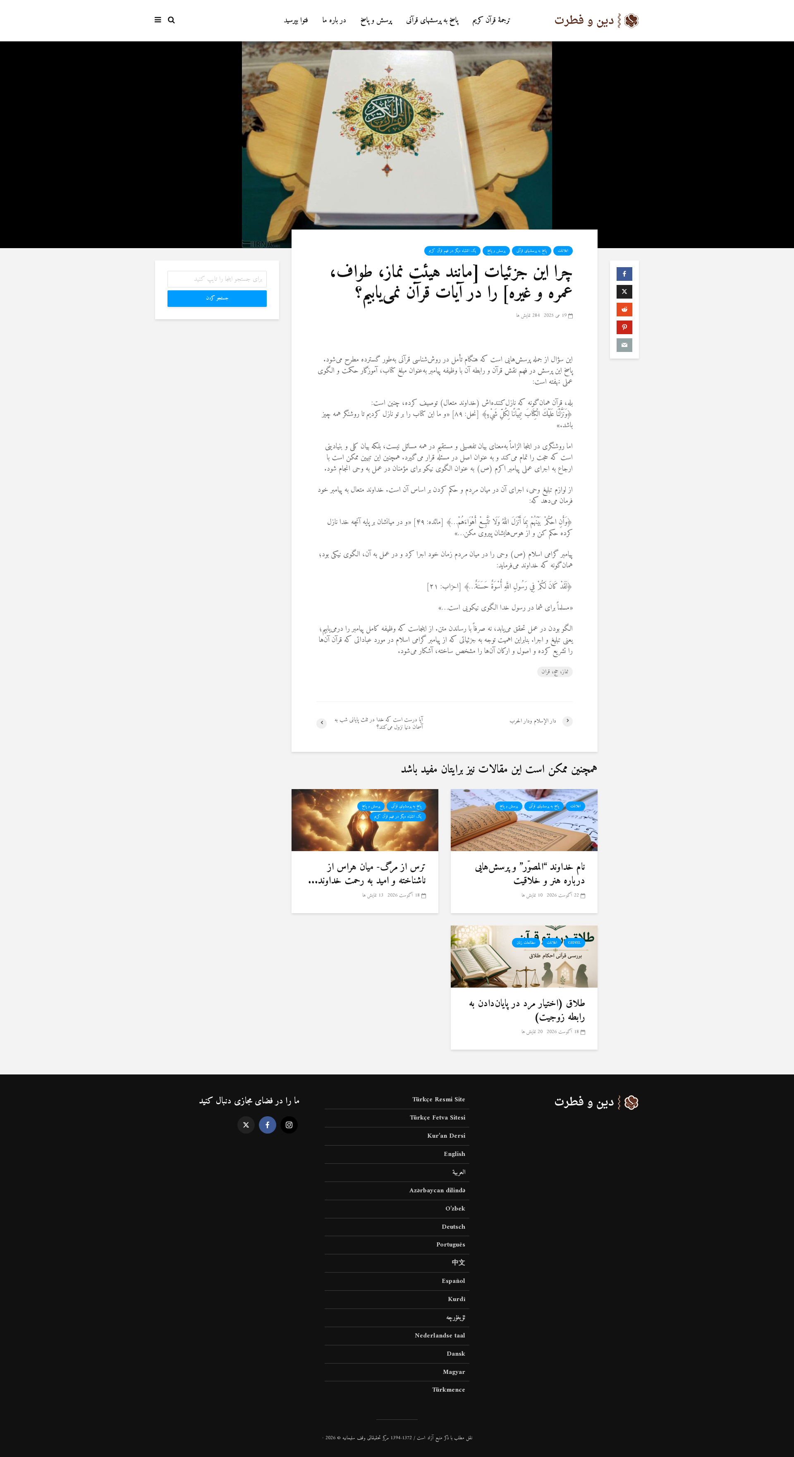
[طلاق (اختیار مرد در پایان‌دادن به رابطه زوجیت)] (524, 956)
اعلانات (563, 250)
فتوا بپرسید (296, 20)
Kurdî (456, 1299)
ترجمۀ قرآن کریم (492, 20)
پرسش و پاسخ (376, 20)
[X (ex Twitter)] (246, 1125)
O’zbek (455, 1209)
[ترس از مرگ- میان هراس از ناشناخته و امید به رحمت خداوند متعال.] (365, 819)
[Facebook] (267, 1125)
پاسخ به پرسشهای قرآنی (432, 20)
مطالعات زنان (526, 942)
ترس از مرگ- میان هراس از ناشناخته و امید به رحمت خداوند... (367, 874)
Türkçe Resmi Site (438, 1100)
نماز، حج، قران (555, 672)
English (454, 1154)
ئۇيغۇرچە (455, 1317)
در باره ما (334, 20)
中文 (458, 1263)
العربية (458, 1172)
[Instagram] (289, 1125)
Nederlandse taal (440, 1336)
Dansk (456, 1354)
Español (453, 1281)
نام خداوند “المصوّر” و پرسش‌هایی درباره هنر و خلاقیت (530, 874)
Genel (574, 942)
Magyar (454, 1372)
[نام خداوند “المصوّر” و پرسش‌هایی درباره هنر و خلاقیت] (524, 819)
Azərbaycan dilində (437, 1190)
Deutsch (453, 1227)
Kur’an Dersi (446, 1136)
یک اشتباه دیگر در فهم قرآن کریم (452, 250)
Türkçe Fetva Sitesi (437, 1118)
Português (450, 1245)
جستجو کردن (217, 298)
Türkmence (448, 1390)
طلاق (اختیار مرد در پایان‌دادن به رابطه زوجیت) (527, 1010)
